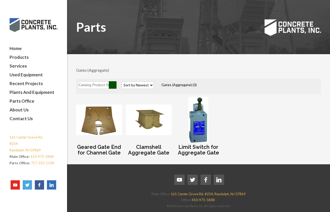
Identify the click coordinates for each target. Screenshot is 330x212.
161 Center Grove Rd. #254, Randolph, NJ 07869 (208, 194)
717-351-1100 (42, 163)
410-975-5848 (42, 156)
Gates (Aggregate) (179, 85)
